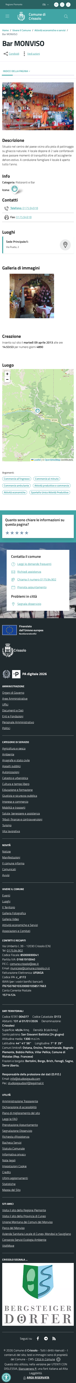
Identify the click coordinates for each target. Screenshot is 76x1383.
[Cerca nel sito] (66, 16)
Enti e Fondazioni (12, 716)
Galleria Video (10, 919)
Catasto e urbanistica (15, 778)
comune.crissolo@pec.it (24, 964)
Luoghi (6, 901)
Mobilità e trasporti (13, 807)
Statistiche (8, 1184)
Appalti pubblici (11, 766)
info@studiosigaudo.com (25, 1078)
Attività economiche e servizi (49, 30)
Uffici (5, 704)
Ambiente (8, 754)
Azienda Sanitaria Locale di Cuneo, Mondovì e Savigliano (36, 1234)
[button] (39, 411)
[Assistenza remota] (58, 1359)
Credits (6, 1172)
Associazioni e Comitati (16, 931)
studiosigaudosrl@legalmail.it (26, 1083)
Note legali (8, 1160)
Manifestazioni (11, 857)
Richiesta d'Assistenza (15, 1136)
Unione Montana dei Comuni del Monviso (27, 1222)
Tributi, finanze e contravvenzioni (22, 819)
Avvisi (5, 875)
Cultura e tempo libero (15, 784)
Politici (6, 728)
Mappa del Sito (11, 1190)
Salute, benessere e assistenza (21, 813)
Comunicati (9, 869)
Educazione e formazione (17, 790)
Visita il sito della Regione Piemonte (24, 1210)
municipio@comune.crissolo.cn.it (30, 968)
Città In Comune (45, 1359)
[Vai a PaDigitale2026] (24, 673)
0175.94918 (30, 208)
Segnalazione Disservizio (17, 1130)
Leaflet (37, 459)
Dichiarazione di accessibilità (19, 1107)
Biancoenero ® (28, 1368)
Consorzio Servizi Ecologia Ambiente (24, 1239)
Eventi (6, 895)
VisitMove (8, 1245)
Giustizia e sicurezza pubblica (19, 795)
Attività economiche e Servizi (20, 925)
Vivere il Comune (21, 30)
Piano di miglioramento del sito (21, 1113)
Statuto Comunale (13, 1148)
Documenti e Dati (12, 710)
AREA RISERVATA (38, 1377)
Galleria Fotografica (14, 913)
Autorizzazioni (10, 772)
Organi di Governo (13, 692)
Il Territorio (8, 907)
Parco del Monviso (13, 1228)
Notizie (6, 851)
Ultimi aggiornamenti (15, 1178)
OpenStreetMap (53, 459)
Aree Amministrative (14, 698)
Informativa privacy (14, 1154)
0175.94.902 (15, 950)
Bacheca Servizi (11, 1142)
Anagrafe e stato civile (16, 760)
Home (5, 30)
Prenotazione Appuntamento (20, 1125)
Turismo (6, 825)
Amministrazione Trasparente (20, 1101)
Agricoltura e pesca (13, 748)
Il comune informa (13, 863)
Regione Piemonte (14, 4)
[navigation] (7, 16)
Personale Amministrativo (18, 722)
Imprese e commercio (15, 801)
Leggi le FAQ (10, 1119)
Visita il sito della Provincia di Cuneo (24, 1216)
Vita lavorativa (11, 831)
